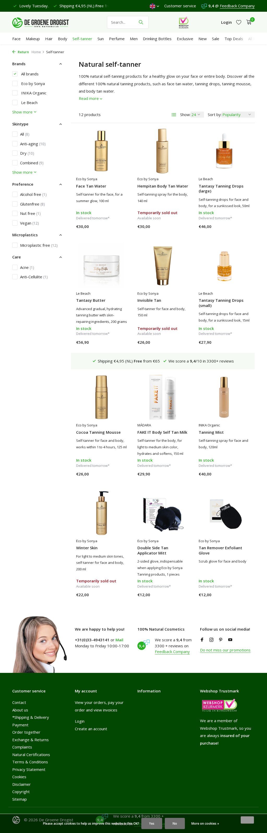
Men (134, 38)
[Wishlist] (238, 22)
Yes (151, 823)
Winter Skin (87, 547)
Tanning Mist (211, 432)
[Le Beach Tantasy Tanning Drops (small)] (224, 265)
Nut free (30, 213)
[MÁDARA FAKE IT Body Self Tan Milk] (162, 397)
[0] (248, 22)
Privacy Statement (28, 769)
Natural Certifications (31, 754)
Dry (27, 153)
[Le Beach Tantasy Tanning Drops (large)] (224, 151)
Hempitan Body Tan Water (162, 186)
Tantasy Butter (90, 300)
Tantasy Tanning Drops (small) (221, 303)
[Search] (141, 22)
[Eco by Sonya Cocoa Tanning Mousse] (101, 397)
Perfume (117, 38)
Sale (215, 38)
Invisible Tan (149, 300)
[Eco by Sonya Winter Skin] (101, 512)
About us (20, 710)
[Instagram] (211, 640)
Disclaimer (21, 784)
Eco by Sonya (32, 83)
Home (36, 52)
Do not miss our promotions (225, 650)
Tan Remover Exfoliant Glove (220, 550)
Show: (185, 114)
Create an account (91, 728)
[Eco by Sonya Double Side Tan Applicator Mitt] (162, 512)
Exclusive (185, 38)
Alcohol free (33, 194)
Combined (32, 162)
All (24, 134)
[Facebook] (202, 640)
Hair (49, 38)
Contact (19, 702)
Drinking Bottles (157, 38)
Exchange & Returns (30, 739)
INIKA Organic (33, 92)
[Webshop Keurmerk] (184, 22)
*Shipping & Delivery (30, 717)
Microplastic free (39, 245)
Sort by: (215, 114)
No (175, 823)
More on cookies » (205, 823)
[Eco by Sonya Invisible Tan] (162, 265)
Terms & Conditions (30, 761)
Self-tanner (82, 38)
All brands (29, 73)
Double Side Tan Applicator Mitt (152, 550)
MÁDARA (144, 425)
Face (16, 38)
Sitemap (19, 799)
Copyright (21, 791)
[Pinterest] (221, 640)
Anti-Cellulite (34, 276)
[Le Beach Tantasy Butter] (101, 265)
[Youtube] (230, 640)
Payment (20, 724)
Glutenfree (32, 204)
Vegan (29, 223)
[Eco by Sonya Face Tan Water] (101, 151)
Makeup (33, 38)
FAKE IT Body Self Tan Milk (162, 432)
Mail (119, 639)
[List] (174, 114)
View (177, 227)
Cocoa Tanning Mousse (98, 432)
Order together (26, 732)
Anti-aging (33, 143)
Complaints (22, 747)
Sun (101, 38)
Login (79, 721)
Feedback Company (237, 5)
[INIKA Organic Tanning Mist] (224, 397)
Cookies (19, 776)
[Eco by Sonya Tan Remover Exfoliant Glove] (224, 512)
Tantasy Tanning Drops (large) (221, 189)
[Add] (117, 227)
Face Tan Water (91, 186)
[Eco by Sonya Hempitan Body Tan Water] (162, 151)
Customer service (180, 5)
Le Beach (29, 102)
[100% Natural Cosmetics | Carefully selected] (44, 22)
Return (23, 52)
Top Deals (233, 38)
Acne (27, 267)
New (202, 38)
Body (62, 38)
